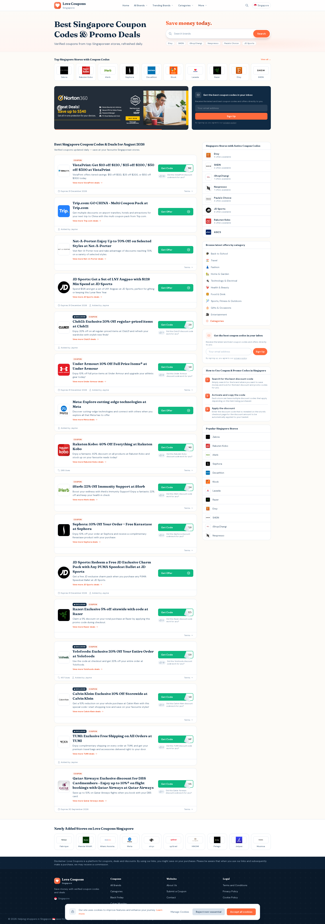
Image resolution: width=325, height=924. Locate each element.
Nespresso (213, 43)
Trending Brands (161, 5)
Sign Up (231, 116)
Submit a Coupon (176, 891)
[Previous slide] (59, 108)
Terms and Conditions (235, 885)
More (201, 5)
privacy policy (229, 122)
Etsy (170, 43)
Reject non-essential (208, 911)
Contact (171, 897)
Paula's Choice (231, 43)
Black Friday (117, 897)
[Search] (247, 5)
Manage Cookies (180, 911)
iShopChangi (196, 43)
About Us (172, 885)
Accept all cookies (241, 911)
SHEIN (181, 43)
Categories (184, 5)
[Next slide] (183, 108)
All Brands (139, 5)
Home (126, 5)
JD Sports (249, 43)
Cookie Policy (230, 897)
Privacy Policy (230, 891)
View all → (266, 59)
